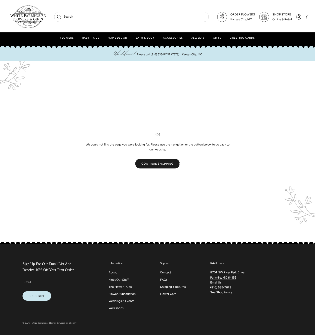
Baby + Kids (90, 37)
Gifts (217, 37)
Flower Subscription (122, 294)
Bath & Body (145, 37)
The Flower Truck (120, 287)
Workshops (116, 308)
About (113, 272)
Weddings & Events (121, 301)
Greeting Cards (242, 37)
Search (65, 16)
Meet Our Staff (119, 280)
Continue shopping (157, 163)
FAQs (164, 280)
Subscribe (37, 296)
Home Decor (117, 37)
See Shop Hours (221, 292)
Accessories (173, 37)
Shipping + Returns (173, 287)
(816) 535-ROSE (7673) (165, 54)
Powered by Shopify (66, 322)
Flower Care (168, 294)
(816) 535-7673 (220, 287)
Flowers (67, 37)
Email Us (216, 282)
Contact (165, 272)
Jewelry (197, 37)
